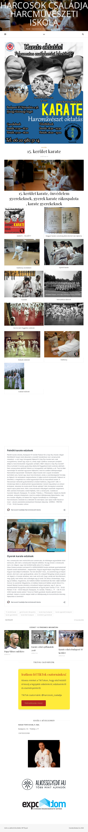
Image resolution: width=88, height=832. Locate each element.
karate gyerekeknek (11, 615)
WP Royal (24, 828)
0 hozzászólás (79, 620)
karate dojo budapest (45, 612)
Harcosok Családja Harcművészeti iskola (44, 14)
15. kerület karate (11, 612)
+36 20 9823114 (26, 738)
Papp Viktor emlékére (14, 651)
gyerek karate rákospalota (28, 612)
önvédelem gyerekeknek (44, 615)
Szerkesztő (9, 620)
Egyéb (44, 147)
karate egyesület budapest (63, 612)
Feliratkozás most (34, 703)
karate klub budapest (27, 615)
